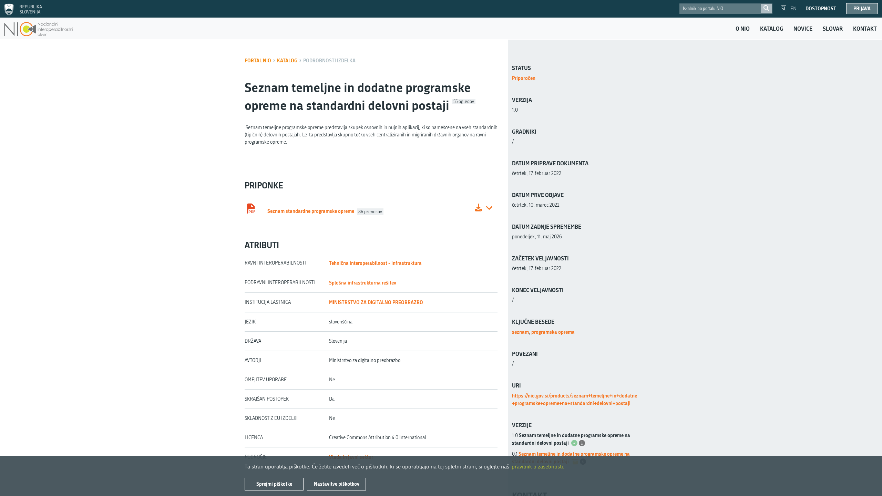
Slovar (833, 28)
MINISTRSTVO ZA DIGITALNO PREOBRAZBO (376, 302)
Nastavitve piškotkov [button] (336, 483)
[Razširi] (489, 209)
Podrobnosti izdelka (329, 60)
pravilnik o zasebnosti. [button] (538, 466)
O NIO (743, 28)
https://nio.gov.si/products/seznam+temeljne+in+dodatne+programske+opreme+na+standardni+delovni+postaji (574, 399)
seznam (520, 331)
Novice (802, 28)
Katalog (771, 28)
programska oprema (553, 331)
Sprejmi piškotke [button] (274, 483)
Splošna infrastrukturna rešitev (362, 282)
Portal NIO (258, 60)
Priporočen (523, 78)
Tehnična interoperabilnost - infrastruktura (375, 263)
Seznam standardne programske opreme (310, 211)
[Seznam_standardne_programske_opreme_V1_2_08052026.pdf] (478, 209)
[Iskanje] (766, 8)
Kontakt (865, 28)
